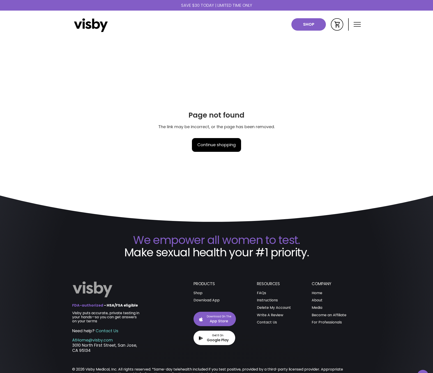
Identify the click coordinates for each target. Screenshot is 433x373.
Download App (206, 300)
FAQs (261, 293)
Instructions (267, 300)
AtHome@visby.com (92, 340)
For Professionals (327, 322)
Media (317, 307)
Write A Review (270, 315)
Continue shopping (216, 145)
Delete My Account (274, 307)
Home (317, 293)
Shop (308, 24)
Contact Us (107, 331)
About (317, 300)
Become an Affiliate (329, 315)
